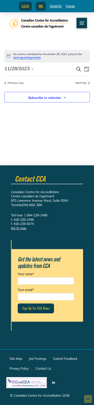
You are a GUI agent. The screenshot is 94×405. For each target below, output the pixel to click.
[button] (82, 23)
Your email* (26, 290)
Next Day (81, 83)
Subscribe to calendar (44, 97)
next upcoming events (27, 58)
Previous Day (16, 83)
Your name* (26, 274)
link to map (18, 228)
